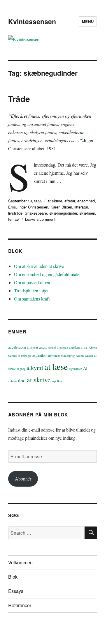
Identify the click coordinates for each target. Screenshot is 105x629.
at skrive (55, 201)
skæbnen (87, 213)
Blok (13, 576)
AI (85, 368)
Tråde (19, 99)
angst (43, 347)
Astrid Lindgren (58, 347)
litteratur (81, 207)
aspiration (39, 355)
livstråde (15, 213)
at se (84, 347)
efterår (69, 201)
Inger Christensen (33, 207)
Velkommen (20, 562)
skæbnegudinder (63, 213)
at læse (56, 366)
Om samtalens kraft (32, 299)
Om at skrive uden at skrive (39, 266)
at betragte (24, 356)
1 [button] (83, 139)
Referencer (19, 605)
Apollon (57, 381)
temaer (14, 219)
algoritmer (75, 369)
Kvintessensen (32, 21)
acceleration (17, 347)
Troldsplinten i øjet (31, 290)
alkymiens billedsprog (61, 356)
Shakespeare (36, 213)
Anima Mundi (84, 356)
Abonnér (23, 479)
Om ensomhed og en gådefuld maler (47, 274)
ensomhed (86, 201)
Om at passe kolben (32, 282)
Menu (88, 21)
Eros (12, 207)
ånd (22, 380)
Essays (15, 591)
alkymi (35, 368)
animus (12, 381)
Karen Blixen (61, 207)
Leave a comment (40, 219)
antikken (74, 347)
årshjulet (32, 347)
